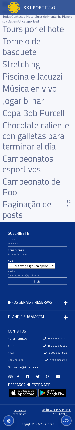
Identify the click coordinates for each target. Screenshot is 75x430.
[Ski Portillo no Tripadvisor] (12, 376)
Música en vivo (29, 88)
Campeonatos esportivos (27, 164)
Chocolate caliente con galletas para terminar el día (35, 135)
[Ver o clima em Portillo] (8, 420)
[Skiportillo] (28, 7)
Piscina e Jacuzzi (32, 76)
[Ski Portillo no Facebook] (29, 376)
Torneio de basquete (21, 46)
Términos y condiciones (19, 412)
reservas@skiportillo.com (26, 367)
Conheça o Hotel (23, 16)
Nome (11, 239)
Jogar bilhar (23, 100)
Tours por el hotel (34, 29)
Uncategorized (28, 21)
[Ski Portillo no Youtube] (59, 376)
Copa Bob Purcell (33, 113)
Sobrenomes (16, 250)
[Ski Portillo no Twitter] (39, 376)
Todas (6, 16)
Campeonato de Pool (31, 187)
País (10, 261)
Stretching (21, 64)
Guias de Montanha (48, 16)
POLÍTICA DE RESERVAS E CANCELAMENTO (56, 412)
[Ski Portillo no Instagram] (49, 376)
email (11, 271)
